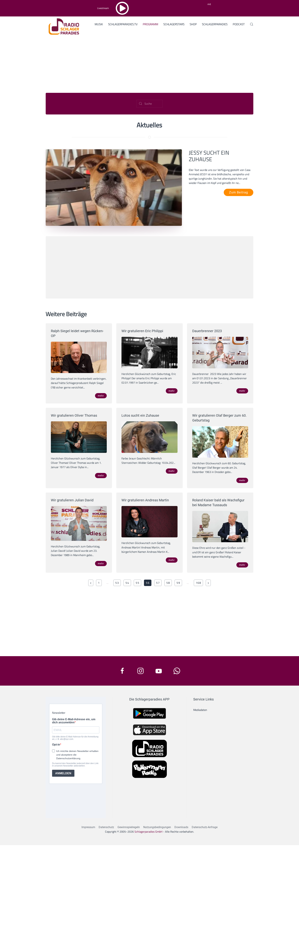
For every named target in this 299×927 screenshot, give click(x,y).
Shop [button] (193, 24)
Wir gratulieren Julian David (72, 500)
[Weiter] (208, 583)
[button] (251, 24)
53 (117, 583)
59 (178, 583)
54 (127, 583)
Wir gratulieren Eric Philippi (142, 331)
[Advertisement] (149, 62)
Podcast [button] (239, 24)
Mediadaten (200, 710)
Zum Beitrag (238, 192)
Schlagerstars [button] (173, 24)
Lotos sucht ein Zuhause (140, 415)
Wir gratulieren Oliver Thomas (74, 415)
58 (168, 583)
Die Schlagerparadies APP (149, 699)
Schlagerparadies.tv (123, 24)
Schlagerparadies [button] (215, 24)
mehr (101, 395)
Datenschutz (106, 827)
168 (198, 583)
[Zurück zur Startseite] (62, 26)
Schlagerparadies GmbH (148, 832)
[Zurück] (90, 583)
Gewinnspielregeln (128, 827)
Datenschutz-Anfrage (205, 827)
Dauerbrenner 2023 (207, 331)
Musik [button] (99, 24)
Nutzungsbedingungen (157, 827)
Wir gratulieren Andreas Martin (145, 500)
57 (158, 583)
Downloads (181, 827)
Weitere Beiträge (66, 313)
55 (137, 583)
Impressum (88, 827)
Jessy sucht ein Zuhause (209, 155)
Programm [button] (150, 24)
